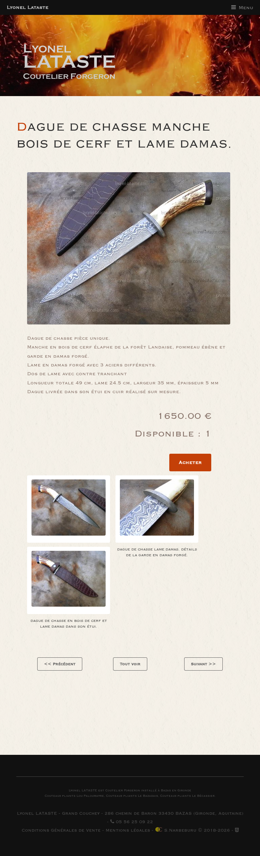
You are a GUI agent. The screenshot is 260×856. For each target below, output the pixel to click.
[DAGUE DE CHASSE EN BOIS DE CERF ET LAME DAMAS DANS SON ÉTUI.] (68, 580)
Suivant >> (203, 664)
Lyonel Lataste (27, 7)
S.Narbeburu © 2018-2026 (196, 830)
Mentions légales (128, 830)
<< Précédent (59, 664)
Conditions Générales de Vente (61, 830)
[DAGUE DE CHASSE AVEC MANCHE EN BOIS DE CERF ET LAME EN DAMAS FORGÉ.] (68, 509)
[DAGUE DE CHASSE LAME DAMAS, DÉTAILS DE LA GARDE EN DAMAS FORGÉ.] (156, 509)
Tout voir (130, 664)
